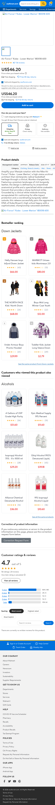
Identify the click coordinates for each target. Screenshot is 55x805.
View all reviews (11, 580)
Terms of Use (8, 742)
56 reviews (20, 63)
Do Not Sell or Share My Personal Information (21, 758)
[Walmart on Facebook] (4, 781)
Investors (6, 672)
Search (48, 623)
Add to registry (41, 148)
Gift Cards (7, 705)
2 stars (4, 599)
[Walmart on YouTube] (14, 781)
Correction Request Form (16, 540)
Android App (8, 771)
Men (43, 168)
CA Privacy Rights (10, 750)
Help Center (44, 643)
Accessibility (8, 725)
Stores (5, 693)
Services (23, 9)
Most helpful (9, 617)
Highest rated (33, 611)
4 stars (4, 593)
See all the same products (43, 516)
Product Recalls (9, 729)
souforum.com (26, 82)
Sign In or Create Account (20, 643)
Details (22, 143)
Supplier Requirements (12, 680)
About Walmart (9, 660)
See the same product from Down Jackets (36, 364)
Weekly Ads (38, 647)
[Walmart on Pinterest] (19, 781)
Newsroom (7, 668)
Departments (11, 9)
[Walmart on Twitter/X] (9, 781)
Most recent (16, 611)
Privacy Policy (8, 746)
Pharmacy (7, 718)
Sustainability (8, 676)
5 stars (4, 590)
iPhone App (7, 767)
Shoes (49, 168)
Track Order (20, 647)
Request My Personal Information (16, 754)
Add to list (15, 148)
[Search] (43, 3)
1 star (5, 602)
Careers (6, 664)
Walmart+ (7, 701)
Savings (32, 9)
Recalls (5, 721)
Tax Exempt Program (11, 733)
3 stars (4, 596)
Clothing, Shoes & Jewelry (29, 168)
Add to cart (27, 105)
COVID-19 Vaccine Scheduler (14, 714)
